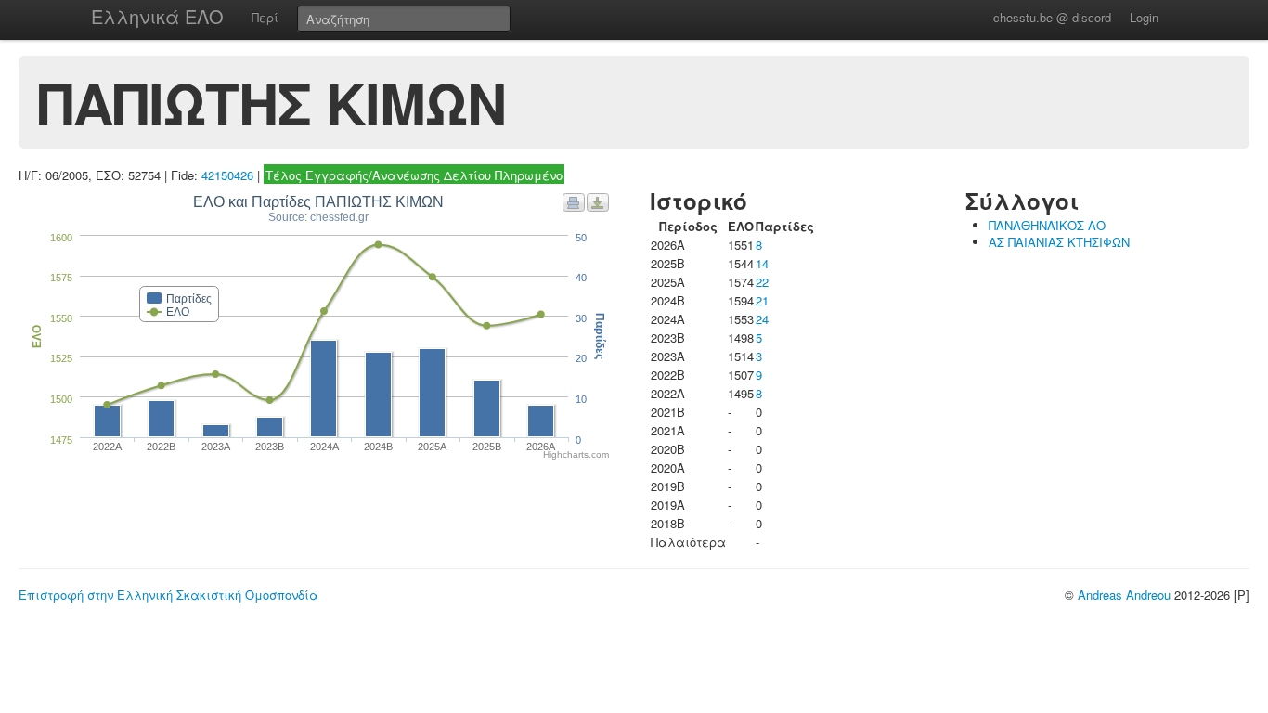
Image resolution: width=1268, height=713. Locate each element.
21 (762, 300)
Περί (265, 17)
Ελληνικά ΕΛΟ (157, 16)
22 (762, 282)
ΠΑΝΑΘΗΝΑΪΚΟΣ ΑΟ (1047, 225)
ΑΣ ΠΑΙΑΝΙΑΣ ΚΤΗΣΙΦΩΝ (1059, 242)
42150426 (227, 175)
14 (762, 263)
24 (762, 319)
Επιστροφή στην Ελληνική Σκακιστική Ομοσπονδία (168, 594)
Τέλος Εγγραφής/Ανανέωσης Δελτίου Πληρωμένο (414, 175)
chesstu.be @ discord (1052, 17)
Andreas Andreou (1124, 594)
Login (1144, 17)
